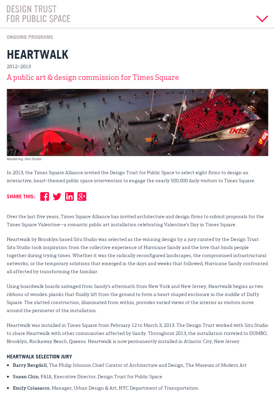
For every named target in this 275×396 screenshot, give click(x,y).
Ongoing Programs (30, 37)
